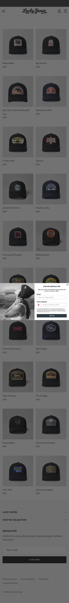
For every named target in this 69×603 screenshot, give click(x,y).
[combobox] (39, 304)
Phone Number (42, 301)
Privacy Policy (44, 311)
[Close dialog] (67, 284)
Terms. (48, 311)
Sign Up (51, 315)
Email (38, 294)
